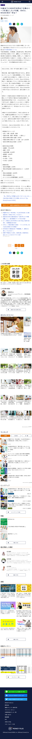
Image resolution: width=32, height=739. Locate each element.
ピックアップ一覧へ (16, 512)
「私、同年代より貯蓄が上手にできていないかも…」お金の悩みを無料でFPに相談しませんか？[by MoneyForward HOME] (17, 198)
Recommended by (25, 426)
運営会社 (7, 705)
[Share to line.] (18, 24)
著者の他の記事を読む (16, 309)
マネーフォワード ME (10, 724)
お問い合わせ (8, 714)
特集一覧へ (16, 542)
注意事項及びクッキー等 (10, 712)
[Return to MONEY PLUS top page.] (16, 1)
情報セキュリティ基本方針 (11, 707)
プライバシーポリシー (10, 710)
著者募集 (7, 717)
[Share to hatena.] (22, 24)
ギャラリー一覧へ (16, 677)
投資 (2, 21)
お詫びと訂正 (8, 722)
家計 (6, 21)
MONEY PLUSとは (9, 702)
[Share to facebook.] (10, 24)
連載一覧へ (16, 639)
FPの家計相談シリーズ (10, 50)
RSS (6, 719)
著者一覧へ (16, 575)
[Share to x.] (14, 24)
